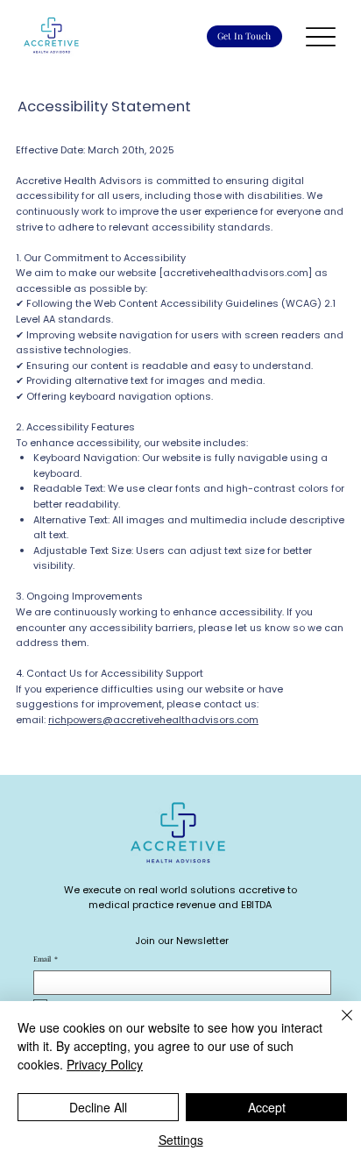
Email (45, 959)
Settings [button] (181, 1139)
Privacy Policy (105, 1064)
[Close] (336, 1026)
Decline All (98, 1107)
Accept (267, 1107)
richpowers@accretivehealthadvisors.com (153, 720)
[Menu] (321, 36)
